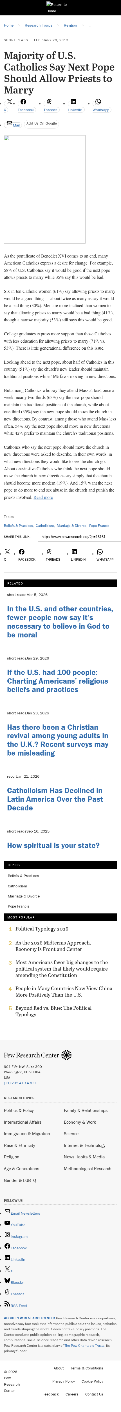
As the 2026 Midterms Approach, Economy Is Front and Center (53, 945)
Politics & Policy (19, 1110)
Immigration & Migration (27, 1133)
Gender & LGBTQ (20, 1180)
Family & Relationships (85, 1110)
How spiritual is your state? (53, 845)
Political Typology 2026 (41, 928)
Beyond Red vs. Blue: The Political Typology (53, 1011)
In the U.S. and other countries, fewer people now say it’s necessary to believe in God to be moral (60, 621)
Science (71, 1133)
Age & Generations (21, 1168)
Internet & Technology (85, 1145)
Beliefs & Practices (18, 525)
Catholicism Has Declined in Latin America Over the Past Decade (55, 799)
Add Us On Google (41, 123)
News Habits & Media (84, 1156)
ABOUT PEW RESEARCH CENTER (29, 1318)
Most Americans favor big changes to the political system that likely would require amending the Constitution (61, 968)
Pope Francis (99, 525)
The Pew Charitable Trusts (84, 1345)
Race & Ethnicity (19, 1145)
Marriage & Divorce (71, 525)
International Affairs (22, 1122)
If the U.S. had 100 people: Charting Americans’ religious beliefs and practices (57, 680)
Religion (11, 1156)
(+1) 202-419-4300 (20, 1083)
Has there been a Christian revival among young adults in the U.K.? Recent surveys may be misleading (57, 740)
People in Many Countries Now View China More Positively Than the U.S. (63, 991)
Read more (43, 497)
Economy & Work (80, 1122)
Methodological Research (87, 1168)
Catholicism (45, 525)
